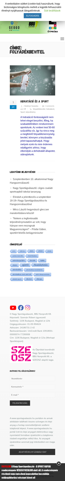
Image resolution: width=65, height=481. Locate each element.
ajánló (25, 264)
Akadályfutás (41, 264)
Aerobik (32, 260)
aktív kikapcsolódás (42, 274)
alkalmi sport (17, 279)
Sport (22, 112)
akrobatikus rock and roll (22, 274)
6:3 (14, 251)
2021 (31, 251)
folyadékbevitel (39, 109)
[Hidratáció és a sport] (32, 80)
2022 (40, 251)
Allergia (39, 279)
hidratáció (50, 109)
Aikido (15, 265)
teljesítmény (31, 112)
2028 (49, 251)
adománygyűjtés (19, 260)
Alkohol (29, 279)
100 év (22, 251)
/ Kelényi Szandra (31, 106)
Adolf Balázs (32, 256)
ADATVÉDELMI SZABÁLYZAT (32, 452)
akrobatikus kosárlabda (34, 270)
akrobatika (17, 270)
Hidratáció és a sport (34, 101)
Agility (42, 260)
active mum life (18, 256)
